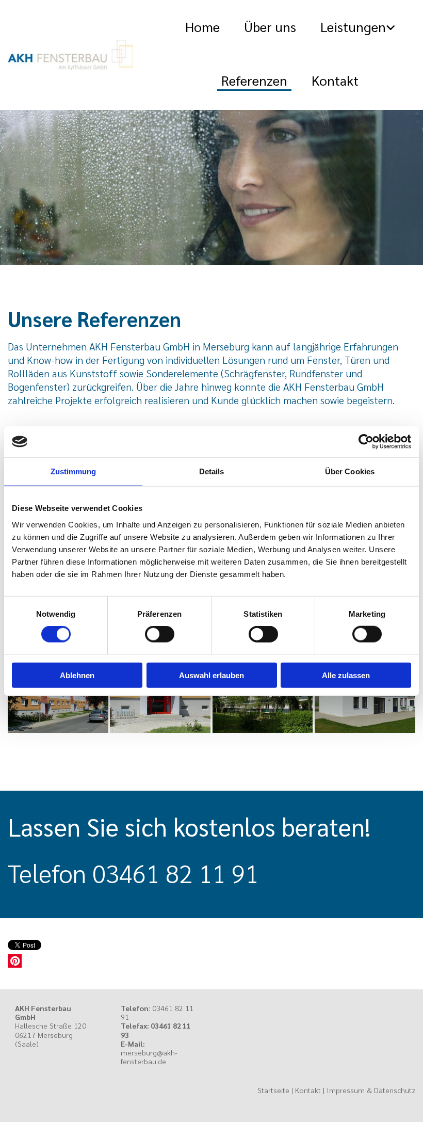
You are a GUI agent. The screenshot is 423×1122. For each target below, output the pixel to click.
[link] (349, 27)
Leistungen (353, 26)
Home (202, 26)
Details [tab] (211, 471)
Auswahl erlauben (211, 674)
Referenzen (254, 80)
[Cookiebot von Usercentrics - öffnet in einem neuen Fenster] (366, 442)
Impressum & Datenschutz (371, 1090)
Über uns (270, 26)
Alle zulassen (346, 674)
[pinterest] (14, 960)
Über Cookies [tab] (350, 471)
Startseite (273, 1090)
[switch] (159, 634)
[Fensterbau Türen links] (392, 27)
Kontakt (335, 80)
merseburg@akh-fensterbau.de (149, 1057)
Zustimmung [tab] (73, 471)
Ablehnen (77, 674)
